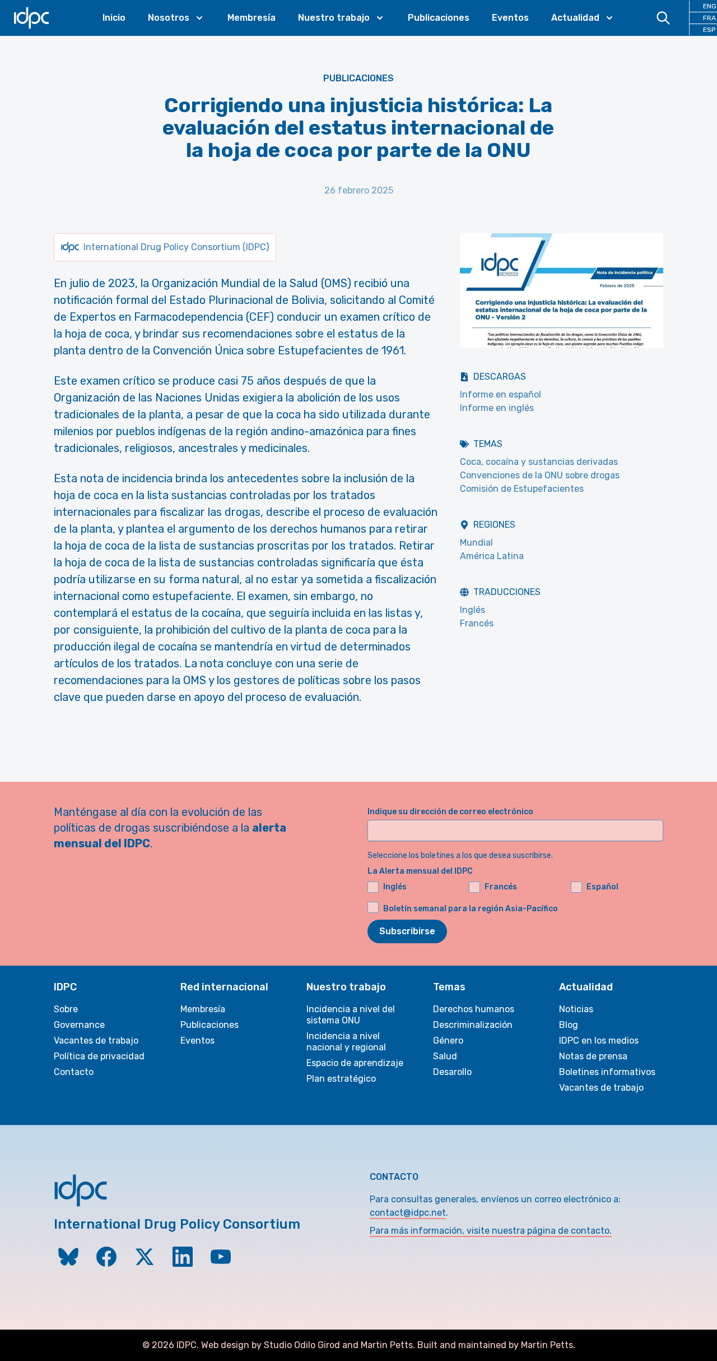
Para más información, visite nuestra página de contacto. (491, 1230)
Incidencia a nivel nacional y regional (346, 1042)
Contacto (74, 1072)
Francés (476, 623)
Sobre (66, 1009)
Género (448, 1040)
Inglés (472, 610)
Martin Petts (387, 1345)
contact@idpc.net (408, 1212)
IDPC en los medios (599, 1040)
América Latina (492, 556)
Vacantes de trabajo (96, 1040)
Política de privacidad (99, 1056)
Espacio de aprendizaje (354, 1063)
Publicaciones (438, 17)
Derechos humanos (473, 1009)
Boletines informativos (607, 1072)
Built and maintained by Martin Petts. (496, 1345)
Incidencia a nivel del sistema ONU (350, 1015)
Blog (568, 1024)
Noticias (576, 1009)
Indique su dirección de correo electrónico (450, 811)
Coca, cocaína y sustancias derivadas (539, 461)
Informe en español (500, 394)
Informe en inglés (497, 408)
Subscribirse (407, 931)
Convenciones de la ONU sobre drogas (540, 475)
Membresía (251, 17)
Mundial (476, 542)
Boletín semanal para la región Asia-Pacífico (470, 909)
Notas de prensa (593, 1056)
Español (602, 887)
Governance (79, 1024)
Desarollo (452, 1072)
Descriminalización (473, 1024)
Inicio (114, 17)
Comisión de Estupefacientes (522, 488)
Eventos (510, 17)
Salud (445, 1056)
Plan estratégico (341, 1078)
